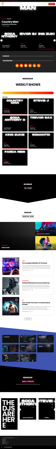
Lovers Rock (4, 18)
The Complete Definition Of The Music (34, 263)
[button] (35, 421)
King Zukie (41, 46)
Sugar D (47, 418)
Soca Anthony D (6, 46)
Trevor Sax (23, 46)
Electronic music (25, 280)
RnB (31, 143)
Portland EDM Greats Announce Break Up (36, 283)
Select (28, 92)
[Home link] (3, 4)
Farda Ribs (6, 162)
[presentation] (1, 40)
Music (23, 260)
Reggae (22, 43)
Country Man (10, 22)
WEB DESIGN (15, 437)
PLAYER (52, 4)
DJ (22, 300)
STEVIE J (32, 111)
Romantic (32, 145)
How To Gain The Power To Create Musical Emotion (36, 303)
